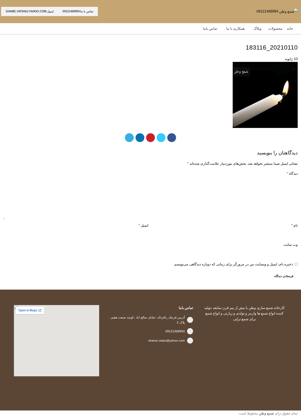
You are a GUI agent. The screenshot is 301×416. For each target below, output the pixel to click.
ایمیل (143, 225)
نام (294, 225)
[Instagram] (230, 390)
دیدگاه (292, 173)
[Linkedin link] (140, 137)
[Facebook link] (171, 137)
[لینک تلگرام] (129, 137)
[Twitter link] (161, 137)
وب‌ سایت (290, 244)
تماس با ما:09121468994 (78, 11)
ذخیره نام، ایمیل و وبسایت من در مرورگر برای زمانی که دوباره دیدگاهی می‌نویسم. (233, 264)
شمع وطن (266, 413)
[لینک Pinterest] (150, 137)
